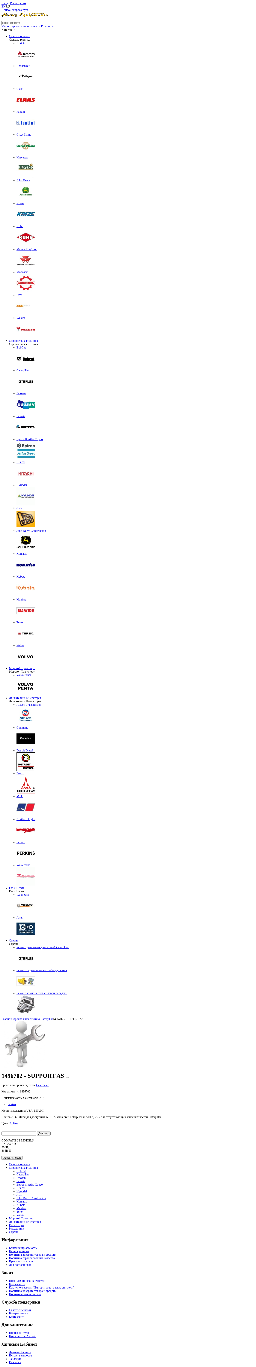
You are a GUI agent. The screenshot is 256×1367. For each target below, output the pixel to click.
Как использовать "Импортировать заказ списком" (41, 1287)
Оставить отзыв (12, 1157)
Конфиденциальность (23, 1247)
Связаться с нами (20, 1310)
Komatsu (21, 1201)
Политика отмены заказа (25, 1294)
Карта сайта (16, 1316)
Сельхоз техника (19, 36)
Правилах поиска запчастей (27, 1280)
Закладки (15, 1358)
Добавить (43, 1133)
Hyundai (21, 1191)
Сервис (13, 940)
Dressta (20, 1181)
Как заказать (17, 1284)
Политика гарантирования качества (32, 1258)
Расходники (16, 1228)
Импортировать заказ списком (20, 26)
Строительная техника (23, 340)
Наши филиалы (19, 1251)
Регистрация (18, 3)
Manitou (21, 1208)
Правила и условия (21, 1261)
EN (3, 6)
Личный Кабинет (20, 1352)
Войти (12, 1104)
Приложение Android (22, 1336)
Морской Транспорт (22, 668)
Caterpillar (22, 1174)
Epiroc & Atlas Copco (29, 1184)
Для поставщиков (20, 1264)
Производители (19, 1332)
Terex (19, 1211)
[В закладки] (67, 1077)
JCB (19, 1194)
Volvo (20, 1215)
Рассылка (15, 1362)
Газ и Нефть (16, 887)
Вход (4, 3)
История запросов (20, 1355)
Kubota (20, 1204)
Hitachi (20, 1188)
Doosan (21, 1177)
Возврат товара (18, 1313)
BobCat (21, 1171)
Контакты (47, 26)
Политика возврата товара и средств (32, 1254)
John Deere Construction (31, 1198)
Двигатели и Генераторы (25, 697)
